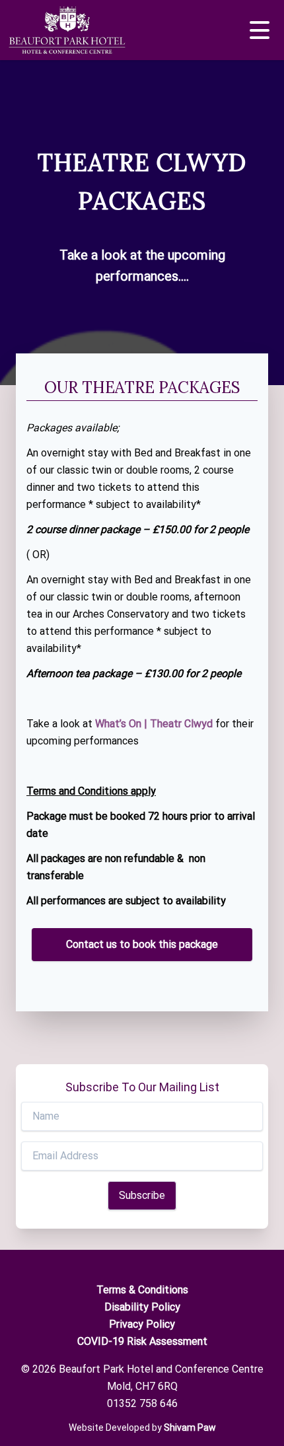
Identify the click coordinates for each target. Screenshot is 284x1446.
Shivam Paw (190, 1427)
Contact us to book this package (142, 944)
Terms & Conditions (142, 1289)
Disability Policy (142, 1307)
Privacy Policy (142, 1324)
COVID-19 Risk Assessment (142, 1341)
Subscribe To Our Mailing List (142, 1087)
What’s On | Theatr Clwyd (154, 723)
